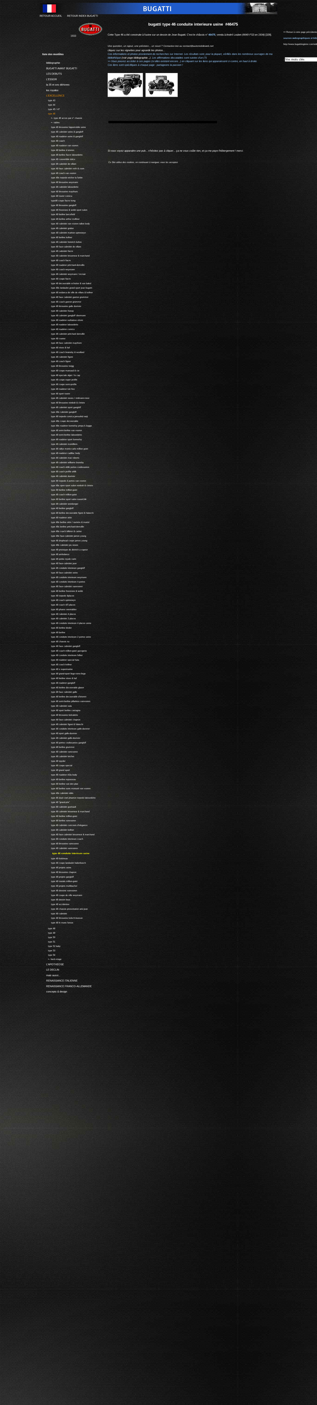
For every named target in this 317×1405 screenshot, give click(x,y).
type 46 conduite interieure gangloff (63, 567)
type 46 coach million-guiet (59, 494)
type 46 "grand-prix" (56, 802)
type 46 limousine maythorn (60, 191)
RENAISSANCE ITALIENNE (60, 980)
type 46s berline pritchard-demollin (63, 526)
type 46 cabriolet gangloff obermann (64, 315)
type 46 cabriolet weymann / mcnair (64, 273)
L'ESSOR (49, 78)
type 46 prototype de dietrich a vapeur (65, 549)
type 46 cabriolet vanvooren (60, 751)
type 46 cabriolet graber (58, 228)
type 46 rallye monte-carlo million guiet (65, 448)
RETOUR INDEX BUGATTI (82, 15)
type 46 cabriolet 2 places (59, 618)
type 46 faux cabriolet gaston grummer (65, 296)
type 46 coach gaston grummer (61, 301)
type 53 (48, 950)
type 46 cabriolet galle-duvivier (61, 737)
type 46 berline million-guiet (59, 489)
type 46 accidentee (55, 904)
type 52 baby (51, 945)
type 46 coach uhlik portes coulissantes (65, 466)
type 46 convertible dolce (58, 159)
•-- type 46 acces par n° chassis (62, 117)
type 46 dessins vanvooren (59, 890)
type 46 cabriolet (54, 913)
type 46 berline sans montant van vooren (66, 788)
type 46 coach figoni (56, 361)
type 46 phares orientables (59, 609)
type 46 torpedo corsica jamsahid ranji (65, 416)
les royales (50, 89)
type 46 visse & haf (56, 347)
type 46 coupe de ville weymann (62, 894)
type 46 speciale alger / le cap (61, 374)
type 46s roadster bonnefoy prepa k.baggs (67, 425)
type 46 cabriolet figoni (57, 356)
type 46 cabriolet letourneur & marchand (66, 255)
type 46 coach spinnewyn (59, 600)
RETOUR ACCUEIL (51, 15)
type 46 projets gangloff (58, 876)
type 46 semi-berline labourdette (62, 434)
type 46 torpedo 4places (58, 595)
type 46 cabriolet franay (58, 310)
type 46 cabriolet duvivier (58, 475)
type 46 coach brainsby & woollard (63, 351)
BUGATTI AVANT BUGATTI (59, 67)
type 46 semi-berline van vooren (62, 430)
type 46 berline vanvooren (59, 820)
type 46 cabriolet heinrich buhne (62, 241)
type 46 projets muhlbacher (59, 885)
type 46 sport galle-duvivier (59, 733)
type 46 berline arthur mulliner (61, 218)
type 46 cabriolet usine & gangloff (62, 131)
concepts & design (54, 991)
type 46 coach (53, 140)
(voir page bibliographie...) (136, 57)
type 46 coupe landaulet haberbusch (64, 862)
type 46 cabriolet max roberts (60, 457)
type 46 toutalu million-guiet (60, 880)
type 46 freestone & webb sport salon (64, 209)
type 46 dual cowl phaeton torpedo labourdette (69, 797)
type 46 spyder (53, 760)
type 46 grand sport (56, 769)
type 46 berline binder (57, 627)
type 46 (48, 113)
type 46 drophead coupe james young (64, 540)
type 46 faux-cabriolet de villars (61, 246)
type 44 (48, 104)
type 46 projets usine (56, 867)
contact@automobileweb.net (198, 46)
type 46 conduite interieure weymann (64, 577)
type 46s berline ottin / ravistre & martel (65, 521)
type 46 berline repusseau (59, 779)
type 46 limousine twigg (58, 365)
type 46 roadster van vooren (60, 145)
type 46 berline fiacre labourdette (62, 154)
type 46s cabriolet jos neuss (60, 544)
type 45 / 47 (51, 108)
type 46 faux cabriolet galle (59, 691)
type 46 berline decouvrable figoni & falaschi (68, 512)
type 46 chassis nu (55, 641)
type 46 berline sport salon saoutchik (64, 498)
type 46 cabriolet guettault (59, 806)
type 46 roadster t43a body (59, 774)
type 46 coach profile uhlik (59, 471)
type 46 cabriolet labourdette (60, 186)
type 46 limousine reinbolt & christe (63, 402)
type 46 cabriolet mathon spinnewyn (64, 232)
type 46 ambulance (55, 554)
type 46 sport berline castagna (61, 710)
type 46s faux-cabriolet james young (64, 535)
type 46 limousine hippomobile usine (64, 126)
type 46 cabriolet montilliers (60, 443)
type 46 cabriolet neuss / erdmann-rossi (65, 398)
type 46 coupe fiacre (56, 278)
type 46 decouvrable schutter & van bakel (66, 283)
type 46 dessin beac (56, 899)
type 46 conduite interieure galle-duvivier (66, 728)
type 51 (48, 941)
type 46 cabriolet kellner (58, 829)
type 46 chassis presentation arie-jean (65, 908)
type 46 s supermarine (57, 668)
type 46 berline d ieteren (58, 149)
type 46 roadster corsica (58, 328)
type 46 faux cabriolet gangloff (61, 645)
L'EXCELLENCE (53, 95)
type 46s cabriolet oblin (57, 792)
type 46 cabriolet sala (57, 705)
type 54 (48, 954)
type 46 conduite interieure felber (62, 655)
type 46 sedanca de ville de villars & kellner (67, 292)
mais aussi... (51, 974)
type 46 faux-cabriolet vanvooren (62, 586)
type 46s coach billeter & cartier (62, 531)
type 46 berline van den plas (60, 783)
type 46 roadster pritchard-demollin (63, 264)
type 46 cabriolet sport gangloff (61, 407)
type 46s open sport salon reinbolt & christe (67, 485)
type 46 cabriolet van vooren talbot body (66, 223)
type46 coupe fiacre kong (58, 200)
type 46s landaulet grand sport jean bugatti (67, 287)
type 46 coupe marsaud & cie (60, 370)
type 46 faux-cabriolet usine (60, 572)
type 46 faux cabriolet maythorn (62, 342)
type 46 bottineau (55, 858)
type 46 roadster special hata (60, 659)
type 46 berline (53, 632)
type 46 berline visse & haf (59, 677)
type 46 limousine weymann (60, 181)
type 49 (48, 932)
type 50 (48, 937)
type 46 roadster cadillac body (61, 453)
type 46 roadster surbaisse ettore (62, 319)
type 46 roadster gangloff (58, 682)
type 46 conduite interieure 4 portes (63, 581)
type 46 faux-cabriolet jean (59, 563)
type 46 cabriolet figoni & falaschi (62, 724)
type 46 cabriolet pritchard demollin (63, 333)
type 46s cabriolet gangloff (59, 411)
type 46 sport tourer (56, 393)
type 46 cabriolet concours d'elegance (64, 824)
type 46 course (53, 338)
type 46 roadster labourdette (60, 324)
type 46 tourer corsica (57, 195)
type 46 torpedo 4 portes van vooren (64, 480)
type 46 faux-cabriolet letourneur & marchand (68, 834)
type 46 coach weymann (58, 269)
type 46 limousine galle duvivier (61, 306)
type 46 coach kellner (57, 664)
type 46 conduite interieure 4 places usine (66, 622)
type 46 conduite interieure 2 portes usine (66, 636)
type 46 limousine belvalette (60, 714)
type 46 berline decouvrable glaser (63, 687)
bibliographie (51, 62)
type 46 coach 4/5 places (58, 604)
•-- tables (51, 122)
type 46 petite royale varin (59, 558)
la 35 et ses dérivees (56, 84)
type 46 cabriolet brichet (58, 756)
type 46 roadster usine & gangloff (62, 136)
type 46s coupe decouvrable (60, 420)
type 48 (48, 928)
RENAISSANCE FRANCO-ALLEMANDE (67, 985)
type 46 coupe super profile (59, 379)
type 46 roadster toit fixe (58, 388)
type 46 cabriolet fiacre (57, 251)
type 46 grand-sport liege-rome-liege (64, 673)
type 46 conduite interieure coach (62, 838)
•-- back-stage (51, 959)
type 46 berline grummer (58, 747)
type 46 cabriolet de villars (59, 163)
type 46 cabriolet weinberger (60, 503)
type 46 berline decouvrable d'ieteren (64, 696)
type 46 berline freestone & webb (62, 590)
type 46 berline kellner (57, 237)
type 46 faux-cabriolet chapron (61, 719)
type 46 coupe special (57, 765)
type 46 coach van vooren (59, 172)
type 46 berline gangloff (58, 508)
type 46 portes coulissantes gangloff (64, 742)
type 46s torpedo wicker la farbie (62, 177)
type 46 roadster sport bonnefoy (62, 439)
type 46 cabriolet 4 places (59, 613)
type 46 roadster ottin (57, 517)
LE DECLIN (50, 969)
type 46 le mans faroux (57, 922)
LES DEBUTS (52, 73)
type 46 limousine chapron (59, 871)
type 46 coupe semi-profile (59, 384)
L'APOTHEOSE (53, 963)
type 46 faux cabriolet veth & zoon (63, 168)
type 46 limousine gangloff (59, 204)
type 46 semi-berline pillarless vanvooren (66, 700)
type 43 (48, 100)
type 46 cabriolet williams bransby (63, 462)
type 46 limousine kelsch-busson (62, 917)
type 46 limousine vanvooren (60, 843)
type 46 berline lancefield (58, 214)
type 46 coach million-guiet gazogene (64, 650)
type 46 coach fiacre (56, 260)
